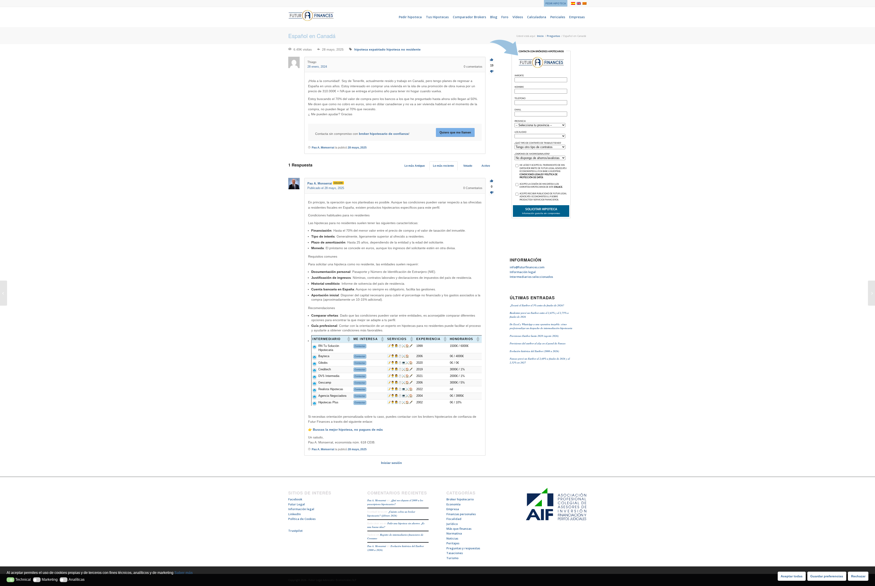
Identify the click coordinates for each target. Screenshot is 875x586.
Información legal (523, 272)
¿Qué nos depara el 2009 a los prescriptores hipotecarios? (395, 502)
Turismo (452, 558)
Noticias (452, 538)
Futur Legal (296, 504)
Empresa (452, 509)
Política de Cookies (302, 519)
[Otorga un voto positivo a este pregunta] (492, 60)
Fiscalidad (453, 519)
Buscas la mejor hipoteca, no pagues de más (348, 429)
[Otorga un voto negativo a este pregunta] (492, 72)
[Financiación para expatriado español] (3, 293)
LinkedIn (294, 514)
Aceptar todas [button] (792, 576)
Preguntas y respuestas (463, 548)
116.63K (338, 183)
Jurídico (452, 524)
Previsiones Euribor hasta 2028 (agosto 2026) (534, 336)
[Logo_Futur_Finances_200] (311, 17)
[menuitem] (554, 3)
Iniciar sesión (391, 463)
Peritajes (452, 543)
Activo (485, 165)
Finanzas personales (461, 514)
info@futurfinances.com (527, 267)
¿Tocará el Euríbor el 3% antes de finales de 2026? (537, 305)
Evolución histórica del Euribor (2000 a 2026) (534, 351)
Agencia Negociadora (332, 395)
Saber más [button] (183, 573)
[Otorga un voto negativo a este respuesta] (492, 193)
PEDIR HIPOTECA (556, 3)
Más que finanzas (458, 529)
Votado (467, 165)
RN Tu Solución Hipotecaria (328, 348)
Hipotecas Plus (328, 402)
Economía (453, 504)
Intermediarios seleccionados (531, 277)
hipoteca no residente (403, 49)
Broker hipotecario (460, 499)
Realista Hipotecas (330, 389)
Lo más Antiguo (414, 165)
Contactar (360, 346)
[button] (10, 579)
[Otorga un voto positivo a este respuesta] (492, 181)
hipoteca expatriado (370, 49)
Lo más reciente (443, 165)
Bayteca (323, 356)
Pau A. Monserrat (376, 500)
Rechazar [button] (858, 576)
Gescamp (324, 382)
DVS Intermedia (328, 376)
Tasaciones (454, 553)
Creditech (324, 369)
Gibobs (323, 362)
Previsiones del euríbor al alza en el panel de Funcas (538, 343)
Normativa (454, 533)
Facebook (295, 499)
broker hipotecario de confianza (384, 134)
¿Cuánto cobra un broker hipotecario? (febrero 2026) (391, 513)
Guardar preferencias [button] (826, 576)
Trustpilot (295, 531)
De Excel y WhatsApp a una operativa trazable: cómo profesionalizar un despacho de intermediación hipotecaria (541, 326)
